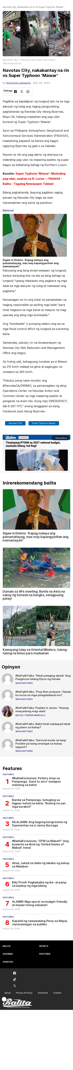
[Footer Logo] (17, 1002)
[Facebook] (15, 91)
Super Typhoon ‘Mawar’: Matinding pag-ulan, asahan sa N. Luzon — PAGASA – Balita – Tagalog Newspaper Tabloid (34, 179)
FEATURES (44, 954)
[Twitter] (21, 91)
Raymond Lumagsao (18, 83)
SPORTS (43, 946)
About (7, 992)
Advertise (43, 992)
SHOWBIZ (8, 954)
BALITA (6, 946)
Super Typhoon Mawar (44, 423)
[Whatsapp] (28, 92)
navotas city (15, 423)
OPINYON (8, 962)
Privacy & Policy (24, 992)
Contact (57, 992)
